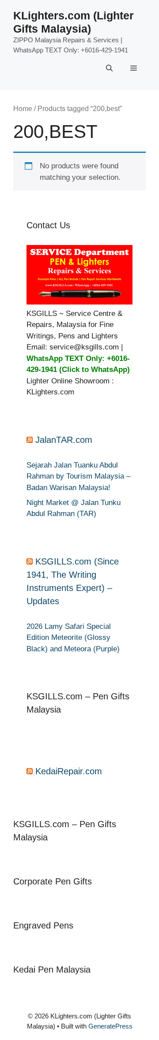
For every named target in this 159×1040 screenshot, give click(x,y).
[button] (109, 68)
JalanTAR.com (63, 440)
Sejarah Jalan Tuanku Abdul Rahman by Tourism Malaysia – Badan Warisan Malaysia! (78, 476)
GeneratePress (110, 1026)
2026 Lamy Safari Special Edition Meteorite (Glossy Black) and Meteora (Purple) (73, 637)
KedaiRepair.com (68, 771)
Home (22, 108)
